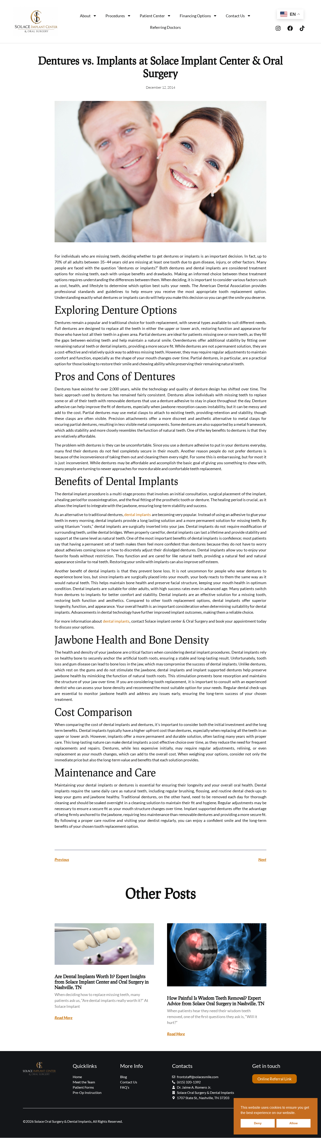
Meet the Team (84, 1082)
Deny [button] (258, 1123)
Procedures (115, 15)
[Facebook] (290, 28)
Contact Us (235, 15)
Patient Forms (83, 1087)
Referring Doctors (165, 27)
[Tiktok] (302, 28)
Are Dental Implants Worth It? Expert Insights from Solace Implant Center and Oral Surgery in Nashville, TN (102, 981)
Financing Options (195, 15)
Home (77, 1077)
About (85, 15)
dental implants (137, 514)
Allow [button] (293, 1123)
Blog (123, 1077)
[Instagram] (278, 28)
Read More (63, 1018)
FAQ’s (124, 1087)
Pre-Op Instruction (87, 1092)
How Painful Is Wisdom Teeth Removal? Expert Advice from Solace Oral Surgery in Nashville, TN (215, 1000)
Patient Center (152, 15)
